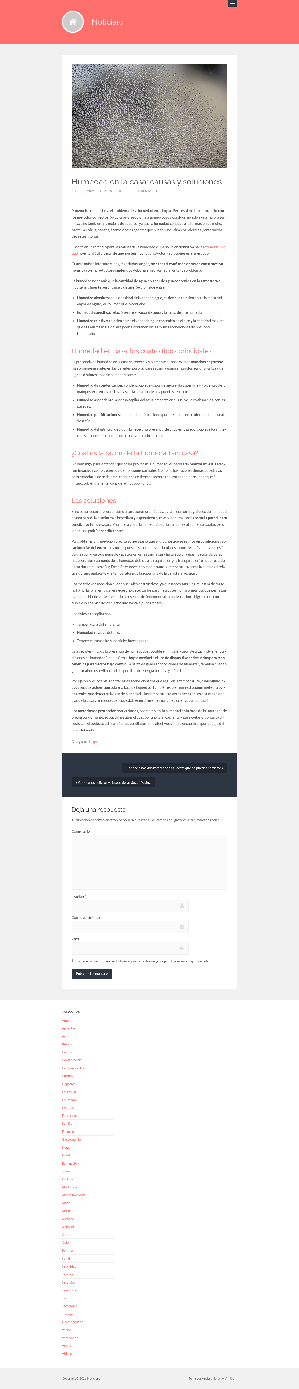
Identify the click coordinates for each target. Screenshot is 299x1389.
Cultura (67, 1076)
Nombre (79, 896)
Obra (65, 1234)
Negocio (68, 1227)
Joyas (66, 1171)
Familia (67, 1123)
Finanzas (68, 1131)
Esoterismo (70, 1115)
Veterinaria (70, 1338)
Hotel (66, 1155)
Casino (67, 1052)
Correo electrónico (87, 917)
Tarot (66, 1298)
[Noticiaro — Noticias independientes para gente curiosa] (73, 22)
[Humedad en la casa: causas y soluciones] (150, 116)
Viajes (66, 1346)
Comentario (81, 831)
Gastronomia (71, 1139)
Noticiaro (108, 21)
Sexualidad (70, 1290)
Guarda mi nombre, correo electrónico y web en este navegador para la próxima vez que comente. (143, 961)
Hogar (93, 742)
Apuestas (69, 1028)
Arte (65, 1036)
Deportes (69, 1084)
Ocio (65, 1242)
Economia (69, 1092)
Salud (66, 1258)
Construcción (71, 1060)
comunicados (112, 191)
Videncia (68, 1354)
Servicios (68, 1282)
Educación (69, 1100)
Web (75, 938)
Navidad (68, 1219)
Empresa (68, 1108)
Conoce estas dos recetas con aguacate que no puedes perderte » (174, 768)
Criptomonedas (73, 1068)
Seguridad (69, 1266)
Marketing (69, 1187)
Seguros (68, 1274)
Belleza (67, 1044)
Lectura (67, 1179)
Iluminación (70, 1163)
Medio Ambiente (74, 1195)
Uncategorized (72, 1322)
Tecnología (69, 1306)
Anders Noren (211, 1378)
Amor (66, 1020)
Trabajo (67, 1314)
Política (67, 1250)
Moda (66, 1203)
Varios (66, 1330)
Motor (66, 1211)
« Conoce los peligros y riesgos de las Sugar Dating (113, 782)
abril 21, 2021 (83, 191)
